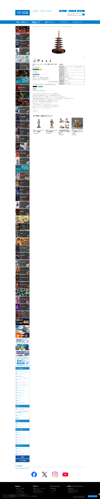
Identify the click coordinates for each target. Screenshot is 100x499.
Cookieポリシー (28, 496)
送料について (35, 76)
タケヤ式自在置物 (21, 408)
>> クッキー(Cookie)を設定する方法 (8, 497)
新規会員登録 (53, 488)
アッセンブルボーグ (21, 448)
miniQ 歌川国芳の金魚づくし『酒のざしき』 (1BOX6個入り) (64, 132)
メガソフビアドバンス (22, 373)
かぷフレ (19, 400)
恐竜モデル (20, 434)
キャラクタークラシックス (22, 371)
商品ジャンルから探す (39, 26)
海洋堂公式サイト (71, 488)
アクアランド (20, 432)
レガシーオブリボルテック (22, 385)
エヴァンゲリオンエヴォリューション (23, 379)
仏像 (18, 417)
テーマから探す (19, 490)
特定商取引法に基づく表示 (73, 490)
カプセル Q (20, 415)
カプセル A (20, 451)
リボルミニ (20, 397)
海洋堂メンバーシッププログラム (39, 488)
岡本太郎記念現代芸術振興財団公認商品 (23, 412)
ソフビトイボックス (21, 437)
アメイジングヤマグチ (22, 382)
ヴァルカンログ (20, 395)
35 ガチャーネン (21, 453)
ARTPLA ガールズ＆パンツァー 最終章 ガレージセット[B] (77, 132)
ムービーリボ (20, 387)
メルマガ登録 (53, 490)
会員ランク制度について (37, 490)
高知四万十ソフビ (21, 376)
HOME (34, 26)
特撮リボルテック (21, 392)
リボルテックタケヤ (21, 390)
